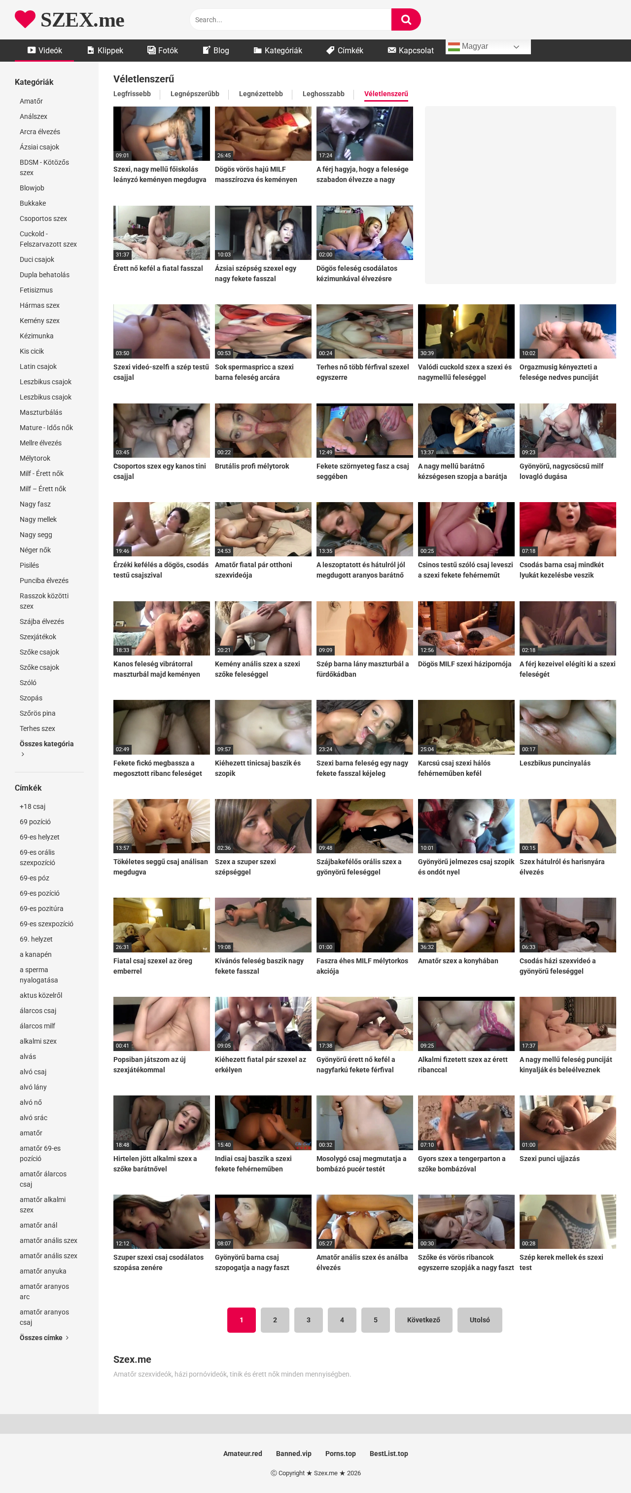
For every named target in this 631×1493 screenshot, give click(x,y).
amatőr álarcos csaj (43, 1179)
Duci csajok (37, 259)
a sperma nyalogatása (39, 975)
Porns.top (340, 1453)
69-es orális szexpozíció (37, 857)
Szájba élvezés (42, 621)
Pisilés (29, 565)
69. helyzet (36, 939)
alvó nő (31, 1102)
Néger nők (35, 550)
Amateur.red (242, 1453)
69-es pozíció (40, 893)
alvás (28, 1056)
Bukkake (33, 203)
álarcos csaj (38, 1011)
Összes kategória (47, 744)
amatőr (31, 1133)
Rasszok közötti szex (44, 601)
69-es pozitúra (42, 908)
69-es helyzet (40, 837)
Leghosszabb (324, 94)
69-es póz (34, 878)
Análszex (33, 116)
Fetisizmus (36, 290)
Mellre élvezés (41, 443)
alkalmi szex (38, 1041)
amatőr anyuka (43, 1271)
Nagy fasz (35, 504)
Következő (423, 1320)
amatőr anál (38, 1225)
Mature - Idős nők (46, 428)
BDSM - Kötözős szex (44, 167)
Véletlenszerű (386, 94)
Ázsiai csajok (39, 147)
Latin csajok (38, 366)
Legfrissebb (132, 94)
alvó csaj (33, 1072)
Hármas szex (40, 305)
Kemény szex (40, 321)
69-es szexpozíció (46, 924)
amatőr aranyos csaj (44, 1317)
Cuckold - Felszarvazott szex (48, 239)
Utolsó (480, 1320)
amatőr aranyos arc (44, 1291)
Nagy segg (36, 535)
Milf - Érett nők (42, 473)
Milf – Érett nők (43, 489)
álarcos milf (37, 1026)
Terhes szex (37, 728)
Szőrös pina (38, 713)
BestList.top (389, 1453)
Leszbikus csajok (45, 382)
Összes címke (42, 1338)
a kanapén (36, 954)
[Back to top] (598, 1463)
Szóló (28, 683)
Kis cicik (32, 351)
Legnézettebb (261, 94)
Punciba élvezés (44, 580)
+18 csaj (32, 806)
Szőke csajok (39, 652)
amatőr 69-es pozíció (40, 1153)
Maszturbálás (41, 412)
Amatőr (31, 101)
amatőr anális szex (48, 1240)
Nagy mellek (38, 519)
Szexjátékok (38, 637)
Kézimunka (37, 336)
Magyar (474, 46)
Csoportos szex (43, 218)
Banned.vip (294, 1453)
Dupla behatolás (45, 275)
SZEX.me (80, 19)
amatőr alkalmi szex (43, 1205)
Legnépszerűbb (195, 94)
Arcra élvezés (40, 132)
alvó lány (33, 1087)
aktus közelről (41, 995)
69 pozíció (35, 822)
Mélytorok (35, 458)
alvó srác (33, 1118)
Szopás (31, 698)
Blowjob (32, 188)
